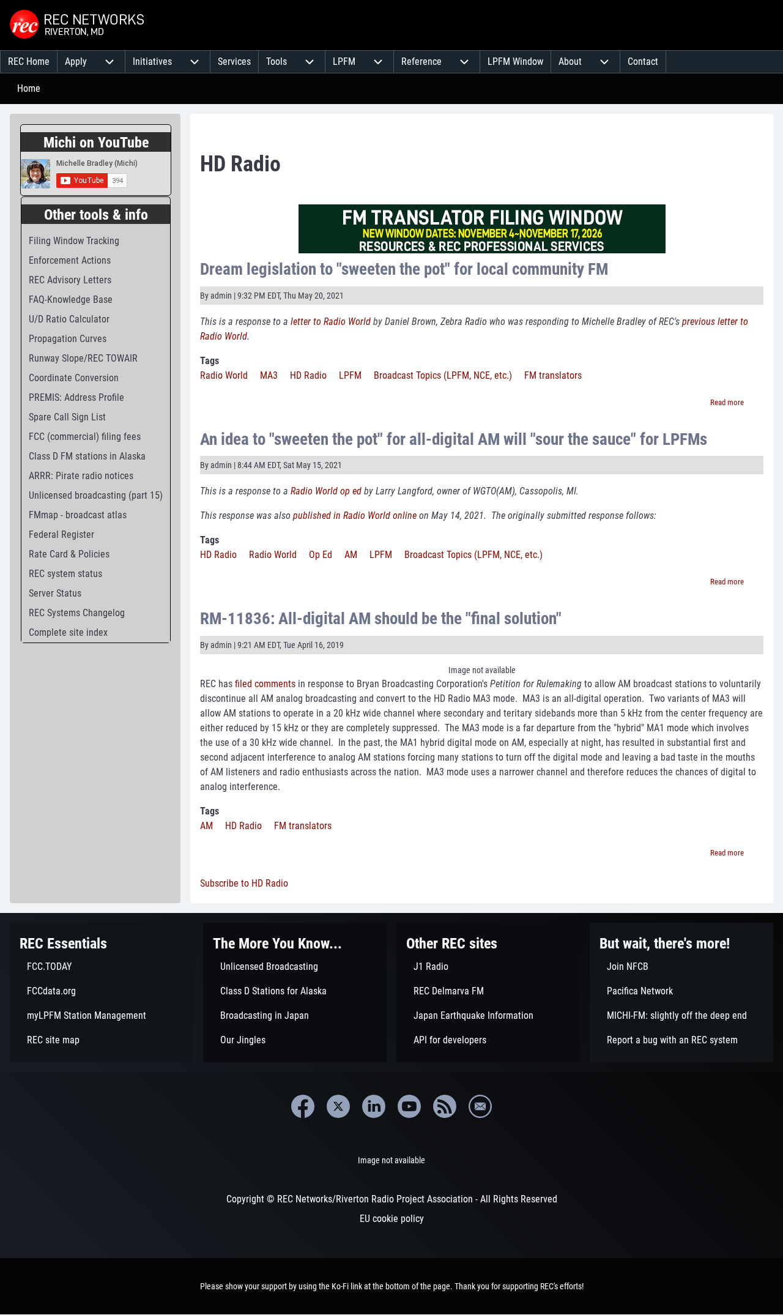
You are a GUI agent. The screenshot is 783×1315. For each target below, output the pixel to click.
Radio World (224, 375)
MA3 (269, 375)
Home (28, 88)
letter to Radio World (331, 321)
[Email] (480, 1106)
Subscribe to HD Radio (244, 883)
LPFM (350, 375)
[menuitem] (29, 62)
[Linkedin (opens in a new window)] (373, 1106)
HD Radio (308, 375)
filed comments (265, 684)
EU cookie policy (392, 1218)
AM (350, 555)
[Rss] (444, 1106)
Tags (209, 361)
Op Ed (320, 555)
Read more (727, 402)
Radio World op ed (326, 491)
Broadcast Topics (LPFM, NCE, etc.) (443, 375)
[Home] (78, 25)
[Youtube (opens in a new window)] (409, 1106)
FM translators (553, 375)
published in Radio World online (355, 515)
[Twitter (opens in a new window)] (338, 1106)
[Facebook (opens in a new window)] (303, 1106)
